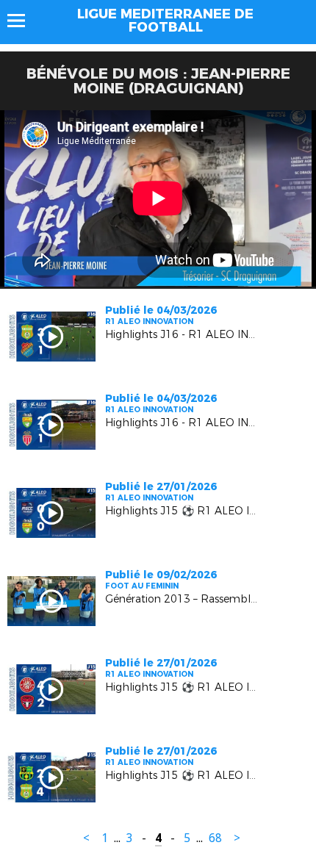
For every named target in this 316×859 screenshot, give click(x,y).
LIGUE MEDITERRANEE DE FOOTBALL (165, 20)
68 (215, 838)
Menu (23, 20)
